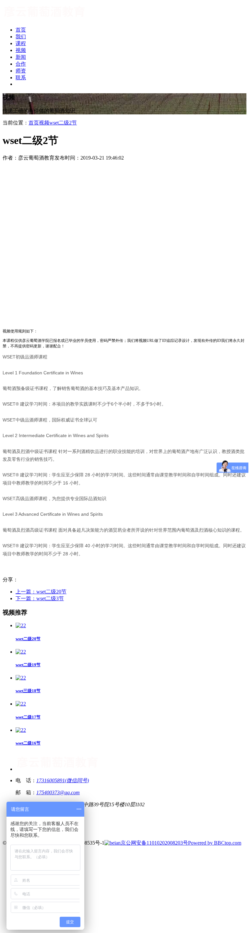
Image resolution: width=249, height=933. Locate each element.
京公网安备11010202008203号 (154, 843)
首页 (34, 122)
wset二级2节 (63, 122)
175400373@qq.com (58, 792)
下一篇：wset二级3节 (40, 598)
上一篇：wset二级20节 (41, 591)
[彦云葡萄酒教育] (45, 18)
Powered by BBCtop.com (214, 843)
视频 (44, 122)
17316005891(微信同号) (62, 780)
